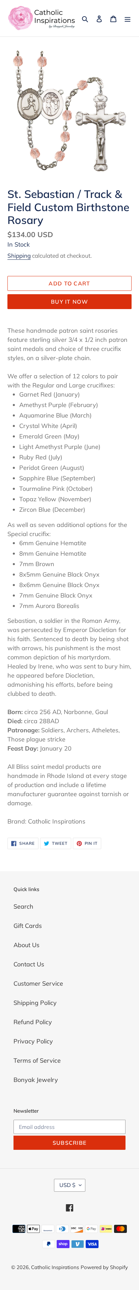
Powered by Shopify (104, 1267)
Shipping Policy (35, 1003)
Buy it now (69, 301)
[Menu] (127, 18)
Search (23, 906)
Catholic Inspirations (55, 1267)
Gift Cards (27, 926)
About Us (26, 945)
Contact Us (28, 964)
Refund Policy (32, 1022)
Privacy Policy (33, 1041)
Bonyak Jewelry (35, 1080)
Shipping (19, 255)
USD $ (67, 1185)
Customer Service (38, 983)
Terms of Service (37, 1060)
